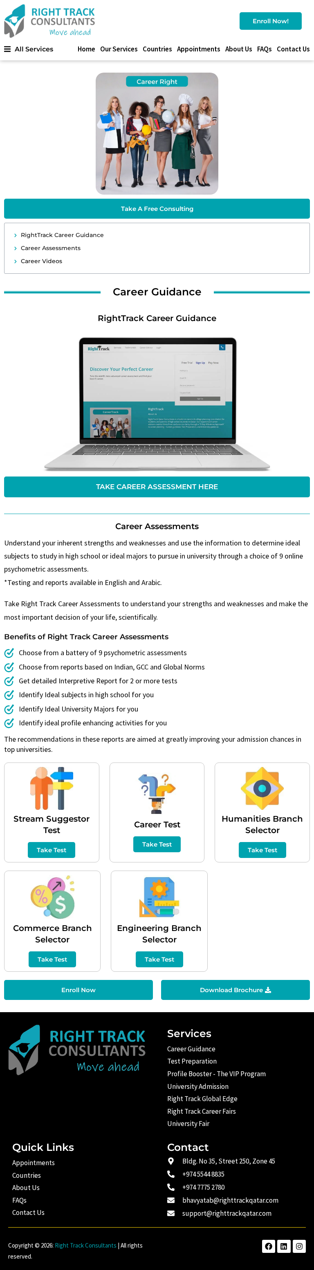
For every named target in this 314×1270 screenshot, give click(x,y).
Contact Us (293, 48)
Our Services (119, 48)
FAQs (264, 48)
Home (86, 48)
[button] (28, 49)
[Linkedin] (283, 1246)
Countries (157, 48)
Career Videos (41, 261)
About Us (238, 48)
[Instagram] (299, 1246)
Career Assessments (51, 248)
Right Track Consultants (86, 1245)
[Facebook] (268, 1246)
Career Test (157, 824)
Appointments (198, 48)
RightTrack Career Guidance (62, 235)
